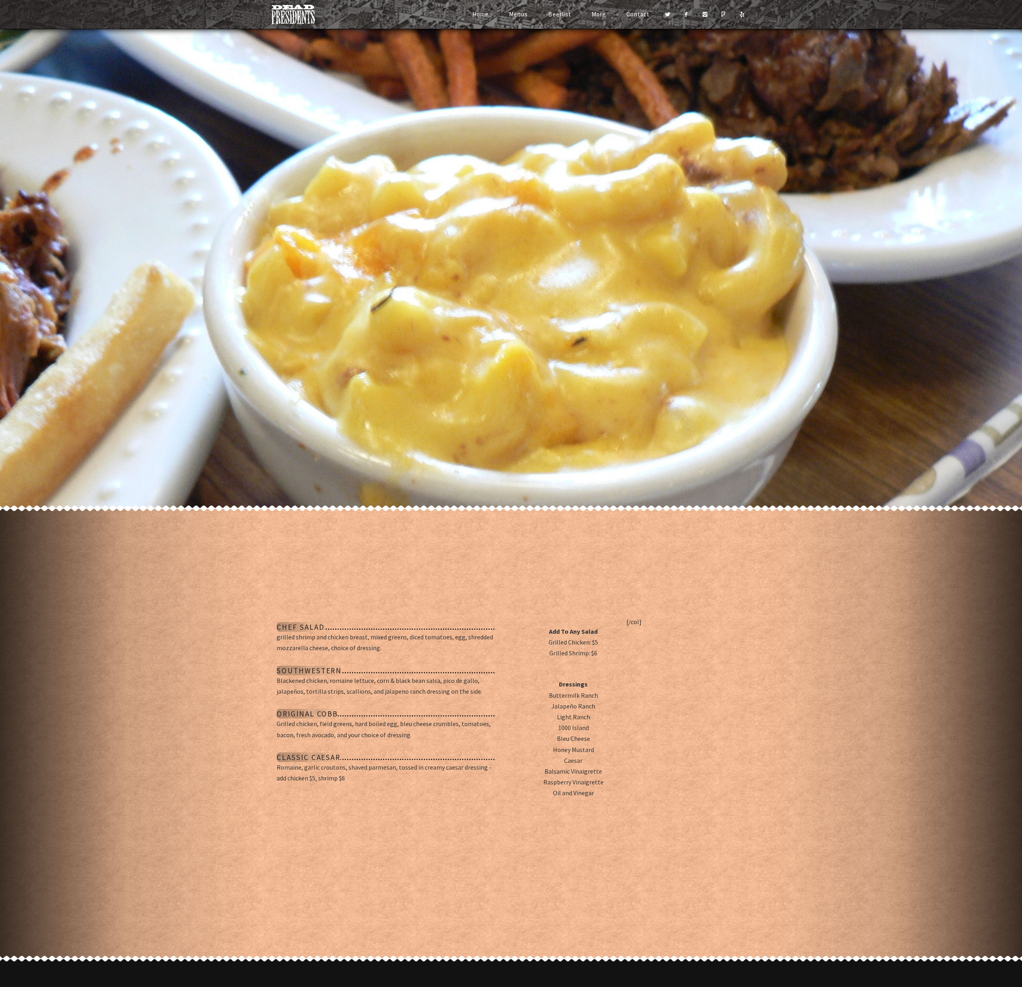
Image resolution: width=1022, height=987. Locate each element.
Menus (518, 14)
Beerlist (559, 14)
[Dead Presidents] (303, 14)
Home (480, 14)
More (599, 14)
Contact (638, 14)
